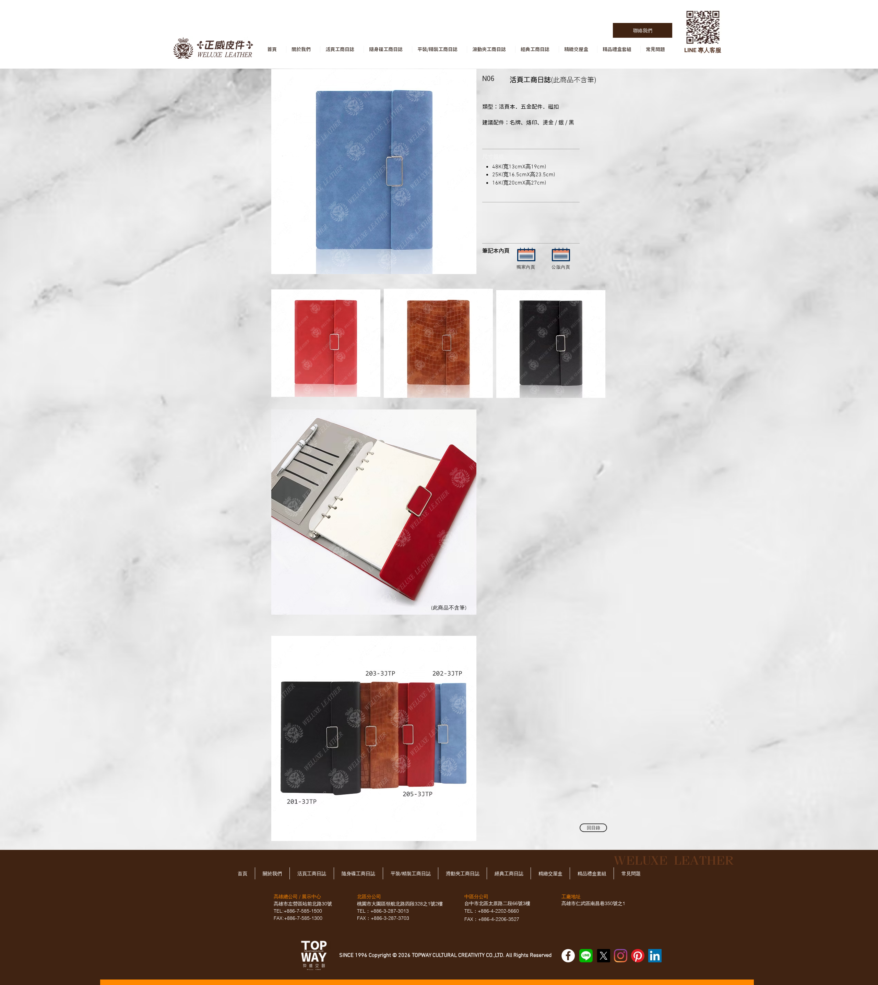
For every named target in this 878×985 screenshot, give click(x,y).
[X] (603, 955)
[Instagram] (620, 955)
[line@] (586, 955)
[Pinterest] (637, 955)
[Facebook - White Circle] (568, 955)
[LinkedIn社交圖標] (655, 955)
